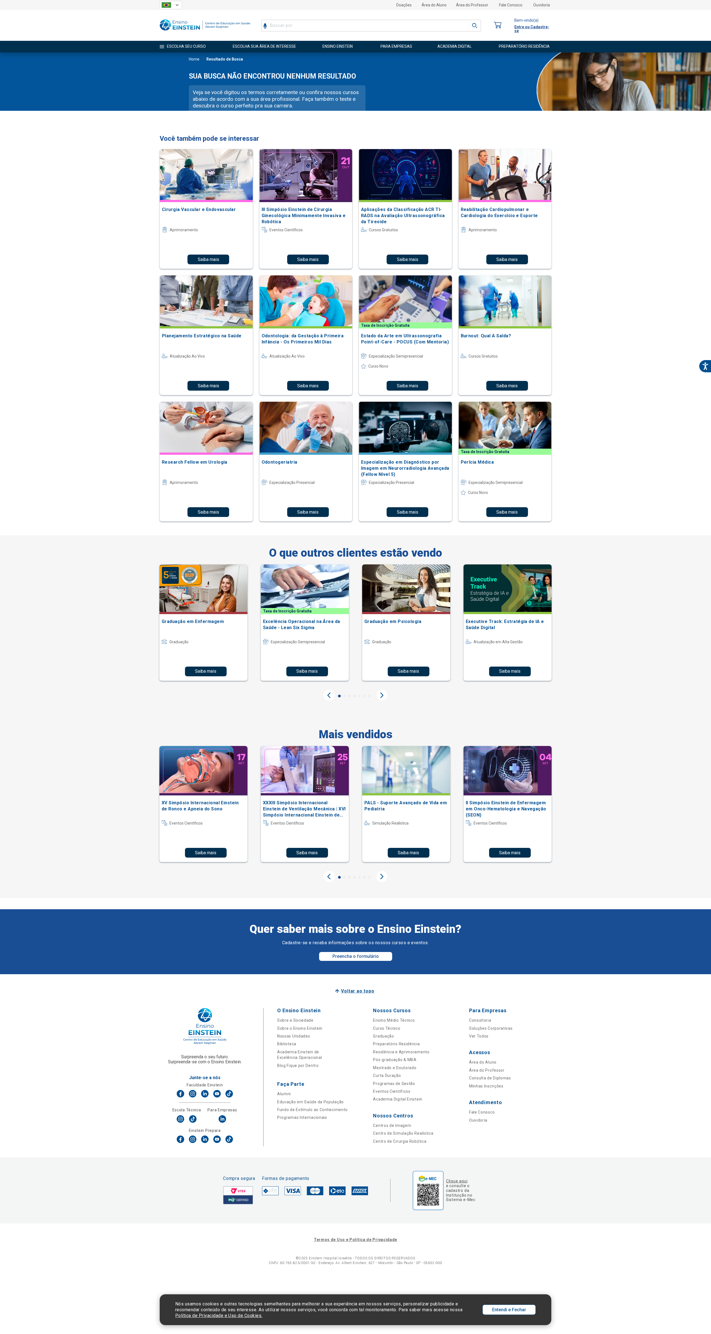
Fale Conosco (510, 5)
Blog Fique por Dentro (298, 1065)
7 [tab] (369, 696)
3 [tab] (349, 696)
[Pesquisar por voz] (265, 25)
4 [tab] (354, 696)
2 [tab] (344, 696)
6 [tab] (364, 696)
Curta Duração (387, 1075)
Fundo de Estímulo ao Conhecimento (312, 1109)
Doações (404, 5)
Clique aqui (456, 1181)
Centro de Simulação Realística (403, 1133)
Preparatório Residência (396, 1044)
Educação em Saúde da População (310, 1102)
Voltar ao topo (357, 991)
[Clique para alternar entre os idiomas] (171, 5)
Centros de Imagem (392, 1125)
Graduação (383, 1036)
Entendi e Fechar (509, 1309)
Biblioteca (286, 1044)
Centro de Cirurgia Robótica (399, 1141)
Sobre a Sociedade (295, 1020)
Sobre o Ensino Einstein (299, 1028)
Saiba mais (208, 259)
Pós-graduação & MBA (394, 1059)
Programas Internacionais (302, 1117)
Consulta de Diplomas (490, 1078)
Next (381, 695)
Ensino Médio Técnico (394, 1020)
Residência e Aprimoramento (401, 1052)
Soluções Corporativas (491, 1028)
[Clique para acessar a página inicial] (205, 31)
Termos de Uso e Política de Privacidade (355, 1239)
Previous (329, 695)
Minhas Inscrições (486, 1086)
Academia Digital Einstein (397, 1099)
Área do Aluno (434, 5)
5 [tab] (359, 696)
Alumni (284, 1094)
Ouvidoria (541, 5)
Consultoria (480, 1020)
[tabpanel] (203, 622)
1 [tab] (339, 696)
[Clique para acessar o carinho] (497, 25)
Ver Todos (479, 1036)
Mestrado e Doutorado (394, 1068)
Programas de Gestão (394, 1083)
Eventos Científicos (391, 1091)
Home (194, 59)
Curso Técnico (386, 1028)
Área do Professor (472, 5)
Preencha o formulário (355, 956)
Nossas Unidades (293, 1036)
